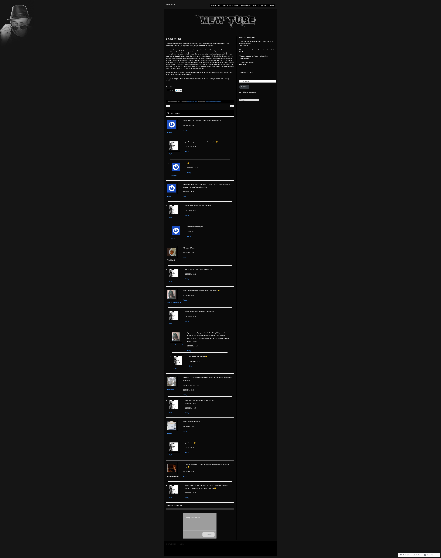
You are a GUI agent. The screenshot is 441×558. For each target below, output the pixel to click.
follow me (244, 87)
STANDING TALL (215, 5)
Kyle (170, 154)
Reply (185, 130)
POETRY (236, 5)
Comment (208, 534)
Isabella (169, 133)
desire (209, 101)
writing (196, 101)
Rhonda (169, 434)
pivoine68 (170, 390)
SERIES (255, 5)
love (212, 101)
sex (193, 101)
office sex (215, 101)
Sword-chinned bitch (174, 302)
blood (207, 101)
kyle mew (170, 5)
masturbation (189, 101)
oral (218, 101)
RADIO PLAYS (263, 5)
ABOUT (272, 5)
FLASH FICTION (227, 5)
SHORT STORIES (245, 5)
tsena (169, 196)
